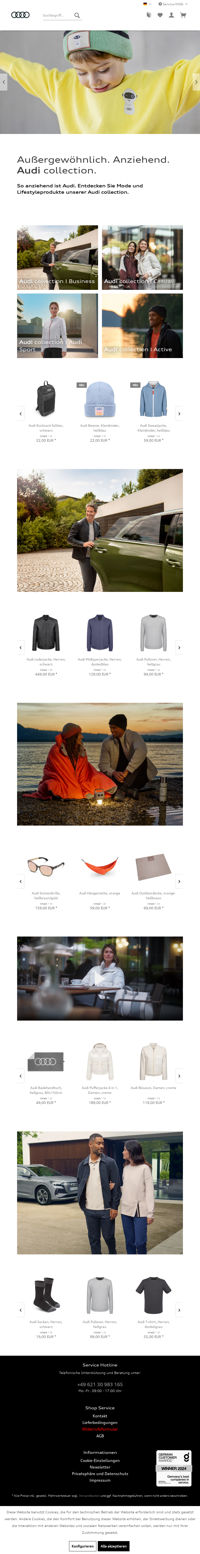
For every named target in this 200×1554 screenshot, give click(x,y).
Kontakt (100, 1415)
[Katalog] (148, 15)
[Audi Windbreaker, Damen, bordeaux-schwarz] (153, 1061)
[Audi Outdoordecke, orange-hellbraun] (99, 866)
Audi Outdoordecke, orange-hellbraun (100, 895)
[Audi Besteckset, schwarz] (153, 866)
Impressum (100, 1480)
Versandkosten (89, 1495)
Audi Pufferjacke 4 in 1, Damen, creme (46, 1090)
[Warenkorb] (183, 15)
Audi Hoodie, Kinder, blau (153, 425)
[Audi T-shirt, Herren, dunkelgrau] (153, 1295)
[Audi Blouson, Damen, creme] (99, 1061)
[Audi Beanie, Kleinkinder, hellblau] (46, 399)
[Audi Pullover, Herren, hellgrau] (100, 1295)
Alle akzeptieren (114, 1546)
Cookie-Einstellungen (100, 1460)
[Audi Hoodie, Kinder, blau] (153, 399)
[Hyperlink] (142, 326)
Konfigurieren (83, 1546)
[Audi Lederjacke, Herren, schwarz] (46, 632)
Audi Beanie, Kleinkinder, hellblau (46, 427)
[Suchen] (77, 15)
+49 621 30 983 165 (100, 1384)
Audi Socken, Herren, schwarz (46, 1324)
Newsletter (100, 1467)
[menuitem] (62, 15)
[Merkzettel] (160, 15)
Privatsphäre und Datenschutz (100, 1473)
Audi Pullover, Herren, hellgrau (100, 1324)
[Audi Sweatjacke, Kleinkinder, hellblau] (99, 399)
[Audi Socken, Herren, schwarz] (46, 1295)
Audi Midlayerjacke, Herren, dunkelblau (100, 661)
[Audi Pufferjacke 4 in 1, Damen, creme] (46, 1061)
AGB (100, 1435)
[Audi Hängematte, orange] (46, 866)
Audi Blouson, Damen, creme (99, 1088)
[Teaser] (137, 352)
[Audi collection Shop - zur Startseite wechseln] (20, 18)
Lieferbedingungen (100, 1422)
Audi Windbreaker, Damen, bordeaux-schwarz (153, 1090)
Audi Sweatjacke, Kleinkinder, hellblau (100, 427)
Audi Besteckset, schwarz (153, 893)
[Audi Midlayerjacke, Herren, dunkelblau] (100, 632)
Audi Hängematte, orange (45, 893)
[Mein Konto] (172, 15)
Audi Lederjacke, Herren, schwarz (46, 661)
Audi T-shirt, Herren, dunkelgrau (154, 1324)
